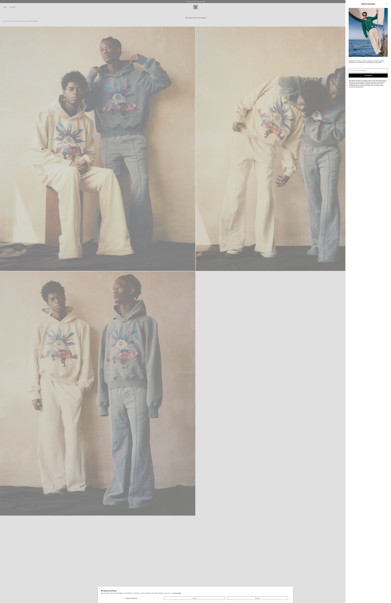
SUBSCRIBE (368, 75)
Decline (257, 598)
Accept (194, 598)
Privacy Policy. (177, 593)
